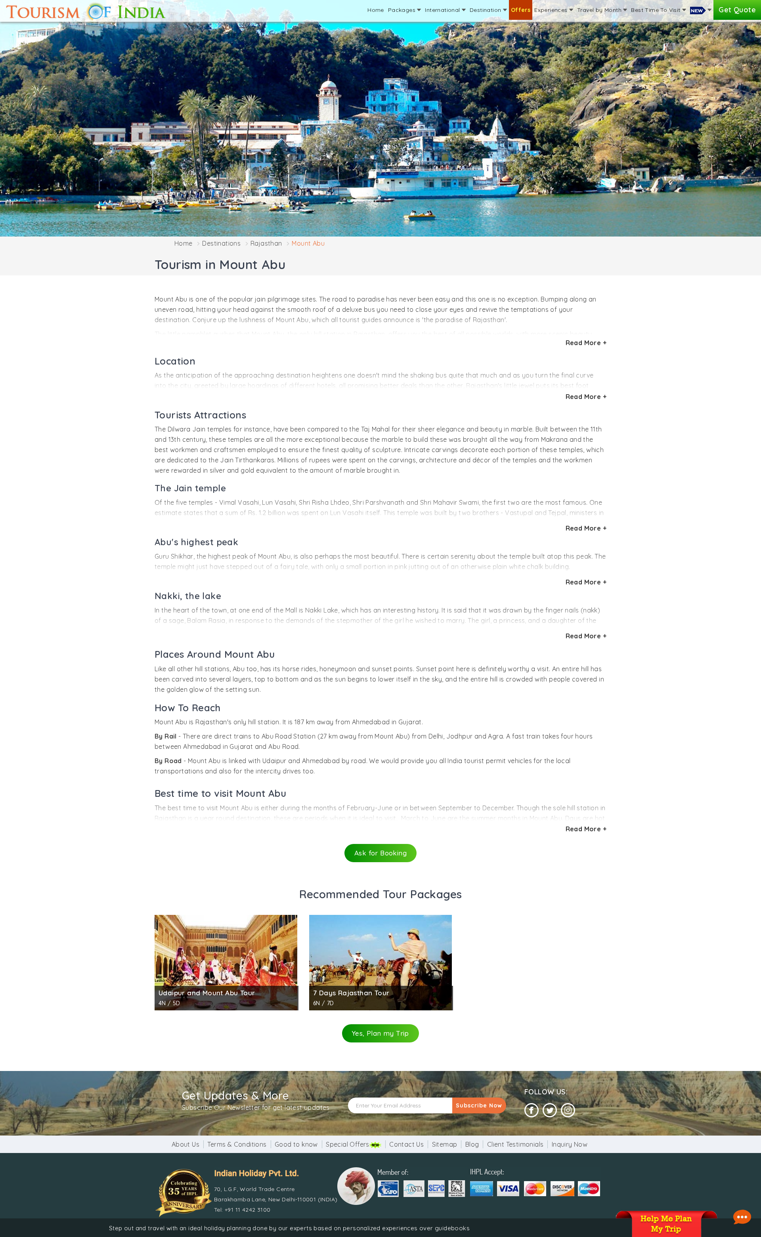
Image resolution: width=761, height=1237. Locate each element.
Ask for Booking (380, 853)
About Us (185, 1144)
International (443, 9)
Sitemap (444, 1144)
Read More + (586, 343)
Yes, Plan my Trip (380, 1033)
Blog (472, 1144)
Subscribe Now (479, 1105)
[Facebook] (531, 1110)
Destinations (221, 243)
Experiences (551, 9)
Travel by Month (600, 9)
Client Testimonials (515, 1144)
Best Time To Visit (656, 9)
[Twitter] (550, 1110)
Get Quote (737, 9)
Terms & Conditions (236, 1144)
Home (375, 9)
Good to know (296, 1144)
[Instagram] (568, 1110)
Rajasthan (266, 243)
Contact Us (406, 1144)
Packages (402, 9)
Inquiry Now (569, 1144)
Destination (486, 9)
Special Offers (347, 1144)
